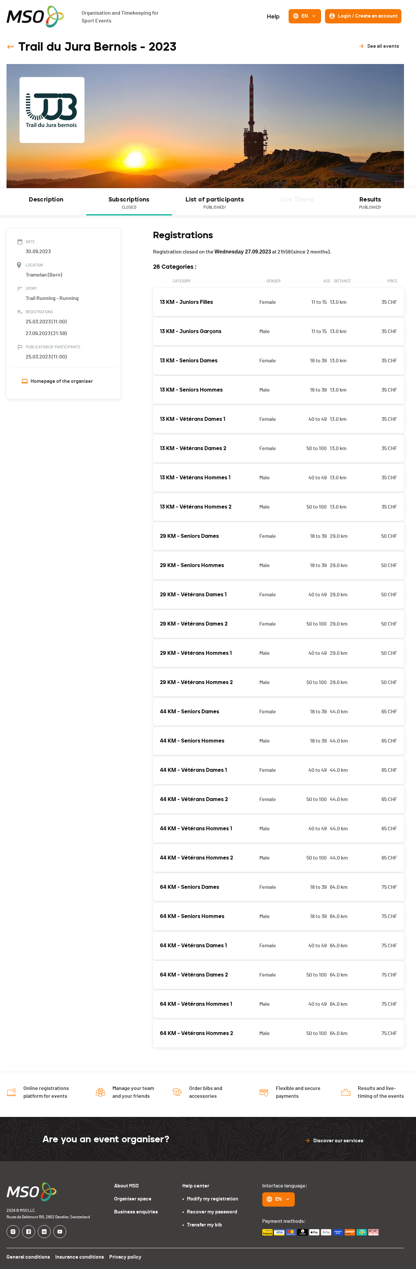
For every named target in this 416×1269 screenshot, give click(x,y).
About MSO (126, 1185)
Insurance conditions (79, 1257)
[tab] (46, 201)
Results (370, 202)
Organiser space (132, 1198)
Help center (195, 1185)
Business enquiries (136, 1211)
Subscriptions (129, 202)
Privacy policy (125, 1257)
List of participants (215, 202)
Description (46, 199)
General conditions (28, 1257)
